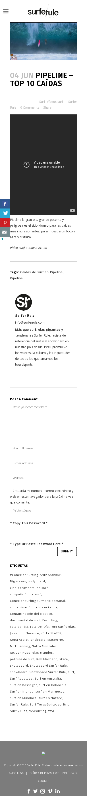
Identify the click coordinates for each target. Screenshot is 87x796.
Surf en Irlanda (22, 691)
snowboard (19, 672)
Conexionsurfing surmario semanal (37, 601)
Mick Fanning (20, 646)
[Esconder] (2, 240)
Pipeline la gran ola (23, 219)
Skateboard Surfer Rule (48, 665)
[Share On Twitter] (5, 213)
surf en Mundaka (23, 698)
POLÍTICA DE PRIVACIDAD (44, 773)
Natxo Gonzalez (44, 646)
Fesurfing (49, 620)
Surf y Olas (18, 711)
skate (63, 659)
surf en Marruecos (49, 691)
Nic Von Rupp (20, 653)
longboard (38, 640)
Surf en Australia (48, 678)
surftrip (64, 704)
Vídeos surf (55, 101)
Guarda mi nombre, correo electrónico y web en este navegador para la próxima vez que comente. (41, 496)
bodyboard (36, 581)
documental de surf (25, 620)
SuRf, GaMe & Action (33, 248)
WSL (51, 711)
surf (71, 672)
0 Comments (29, 107)
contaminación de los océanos (34, 607)
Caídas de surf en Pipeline (41, 272)
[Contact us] (5, 232)
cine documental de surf (29, 588)
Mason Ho (55, 640)
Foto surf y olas (63, 627)
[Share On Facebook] (5, 204)
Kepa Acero (19, 640)
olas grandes (42, 653)
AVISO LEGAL (17, 773)
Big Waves (18, 581)
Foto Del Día (39, 627)
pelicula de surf (22, 659)
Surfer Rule (19, 704)
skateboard (19, 665)
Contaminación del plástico (31, 614)
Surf (42, 101)
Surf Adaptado (21, 678)
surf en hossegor (23, 685)
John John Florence (24, 633)
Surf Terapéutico (43, 704)
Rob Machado (47, 659)
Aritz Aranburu (51, 575)
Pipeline (16, 278)
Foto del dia (19, 627)
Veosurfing (37, 711)
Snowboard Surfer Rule (47, 672)
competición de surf (25, 594)
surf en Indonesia (53, 685)
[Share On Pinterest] (5, 222)
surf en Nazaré (50, 698)
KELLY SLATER (51, 633)
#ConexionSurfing (24, 575)
